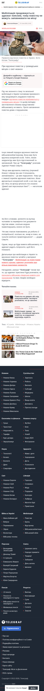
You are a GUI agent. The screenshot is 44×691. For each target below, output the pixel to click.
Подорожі (29, 491)
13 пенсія (7, 592)
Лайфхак (28, 499)
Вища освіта (30, 400)
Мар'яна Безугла (10, 576)
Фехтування (29, 442)
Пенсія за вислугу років (10, 612)
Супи (27, 599)
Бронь (27, 522)
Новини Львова (9, 393)
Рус (40, 2)
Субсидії (28, 389)
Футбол (28, 423)
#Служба (10, 324)
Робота (28, 381)
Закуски (28, 611)
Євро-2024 (29, 438)
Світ (3, 476)
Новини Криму (9, 407)
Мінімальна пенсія (10, 607)
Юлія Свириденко (10, 580)
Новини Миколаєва (11, 411)
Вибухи (6, 522)
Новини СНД (8, 491)
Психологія (29, 465)
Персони (5, 544)
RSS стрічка (7, 673)
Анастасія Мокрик (12, 23)
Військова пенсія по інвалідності (11, 603)
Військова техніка (10, 537)
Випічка (28, 592)
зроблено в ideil (9, 684)
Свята (25, 544)
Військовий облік (31, 533)
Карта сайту (7, 666)
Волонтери (7, 533)
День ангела (30, 563)
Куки (24, 688)
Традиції (28, 556)
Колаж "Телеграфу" (10, 60)
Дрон (5, 465)
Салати (28, 607)
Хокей (27, 434)
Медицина (29, 393)
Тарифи (6, 434)
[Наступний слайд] (42, 7)
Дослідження (30, 468)
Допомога (29, 404)
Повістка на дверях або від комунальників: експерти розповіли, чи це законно (27, 298)
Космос (6, 457)
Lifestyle (26, 476)
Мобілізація (28, 513)
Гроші (5, 423)
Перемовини (8, 525)
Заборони (29, 560)
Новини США (8, 484)
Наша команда (8, 662)
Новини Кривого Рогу (11, 400)
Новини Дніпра (9, 385)
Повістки (28, 518)
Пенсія (4, 588)
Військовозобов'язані (33, 529)
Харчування (29, 457)
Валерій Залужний (10, 565)
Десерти (28, 603)
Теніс (27, 430)
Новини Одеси (9, 389)
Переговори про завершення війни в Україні (22, 7)
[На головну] (22, 2)
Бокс (27, 427)
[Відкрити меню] (3, 2)
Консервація (30, 596)
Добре (33, 688)
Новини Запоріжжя (10, 396)
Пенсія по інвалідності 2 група (11, 597)
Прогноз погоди (31, 407)
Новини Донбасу (10, 404)
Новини (5, 373)
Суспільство (28, 373)
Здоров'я (27, 449)
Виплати (28, 385)
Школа (27, 396)
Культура (28, 495)
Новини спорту (29, 418)
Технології (7, 453)
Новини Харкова (10, 381)
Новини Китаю (9, 495)
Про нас (6, 636)
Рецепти (26, 588)
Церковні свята (31, 548)
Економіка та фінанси (11, 418)
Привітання (29, 506)
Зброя (5, 529)
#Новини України (33, 324)
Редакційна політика (11, 643)
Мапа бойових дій (10, 518)
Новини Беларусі (10, 499)
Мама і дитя (29, 453)
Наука (4, 449)
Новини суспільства (19, 293)
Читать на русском (9, 28)
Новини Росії (8, 488)
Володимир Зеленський (7, 549)
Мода (27, 488)
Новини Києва (9, 378)
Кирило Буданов (9, 569)
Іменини (28, 567)
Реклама (6, 651)
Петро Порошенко (10, 573)
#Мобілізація (20, 324)
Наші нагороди (8, 654)
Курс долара (8, 438)
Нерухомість (8, 430)
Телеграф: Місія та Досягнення (15, 669)
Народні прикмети (32, 552)
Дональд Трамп (9, 554)
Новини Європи (9, 480)
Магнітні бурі (30, 502)
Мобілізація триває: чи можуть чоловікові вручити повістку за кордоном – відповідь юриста (27, 314)
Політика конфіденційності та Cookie (17, 640)
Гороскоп (28, 480)
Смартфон (7, 468)
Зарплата (28, 378)
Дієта (27, 461)
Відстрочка (29, 525)
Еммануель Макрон (11, 562)
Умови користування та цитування (16, 647)
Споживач (29, 484)
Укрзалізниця (8, 442)
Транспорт (7, 427)
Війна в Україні (8, 513)
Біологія (6, 461)
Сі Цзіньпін (7, 558)
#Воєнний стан (13, 327)
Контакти (6, 658)
